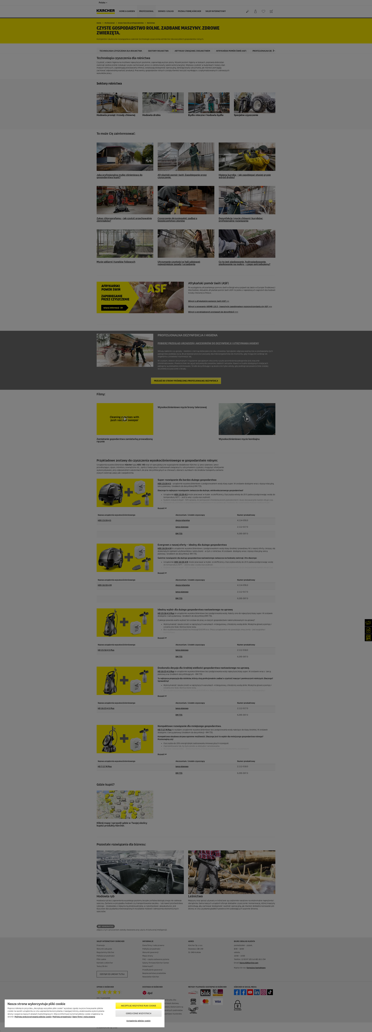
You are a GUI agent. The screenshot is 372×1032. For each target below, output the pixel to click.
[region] (84, 1013)
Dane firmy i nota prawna (83, 1017)
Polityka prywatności (62, 1017)
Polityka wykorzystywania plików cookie (33, 1017)
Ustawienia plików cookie (138, 1021)
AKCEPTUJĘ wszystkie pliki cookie (138, 1006)
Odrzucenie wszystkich (138, 1013)
